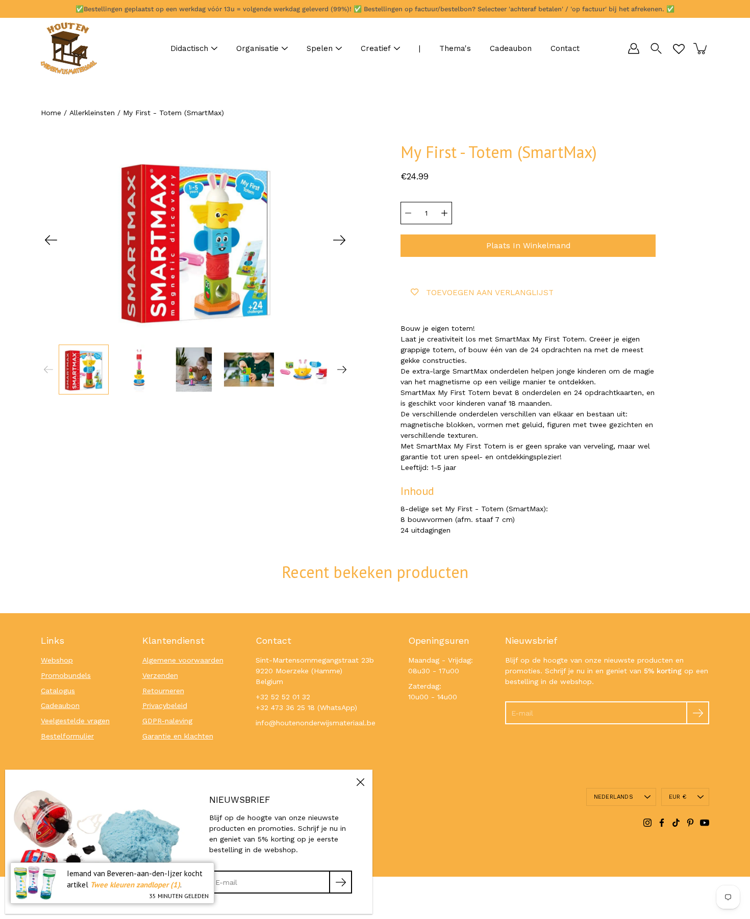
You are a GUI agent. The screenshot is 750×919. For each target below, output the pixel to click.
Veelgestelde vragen (75, 721)
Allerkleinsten (92, 113)
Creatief (376, 48)
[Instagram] (647, 823)
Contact (565, 48)
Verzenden (160, 675)
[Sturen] (697, 712)
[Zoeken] (656, 48)
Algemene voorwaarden (182, 660)
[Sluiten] (360, 782)
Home (51, 113)
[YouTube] (704, 823)
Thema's (455, 48)
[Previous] (51, 240)
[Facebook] (661, 823)
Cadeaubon (511, 48)
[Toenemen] (444, 213)
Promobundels (66, 675)
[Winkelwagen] (701, 48)
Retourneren (163, 691)
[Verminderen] (408, 213)
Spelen (320, 48)
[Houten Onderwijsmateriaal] (69, 48)
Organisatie (257, 48)
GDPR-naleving (167, 721)
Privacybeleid (164, 705)
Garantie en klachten (177, 736)
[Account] (634, 48)
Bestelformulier (67, 736)
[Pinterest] (690, 823)
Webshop (57, 660)
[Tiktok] (676, 823)
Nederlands (613, 797)
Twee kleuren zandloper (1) (135, 884)
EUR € (677, 797)
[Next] (339, 240)
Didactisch (189, 48)
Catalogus (58, 691)
